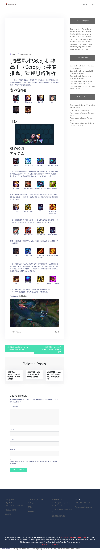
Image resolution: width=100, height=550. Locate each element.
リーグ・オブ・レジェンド (14, 505)
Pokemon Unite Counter (83, 507)
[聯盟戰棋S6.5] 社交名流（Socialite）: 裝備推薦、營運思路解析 (49, 349)
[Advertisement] (34, 37)
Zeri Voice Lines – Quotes (79, 49)
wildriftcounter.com (63, 549)
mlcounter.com (51, 549)
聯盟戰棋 (31, 511)
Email (12, 439)
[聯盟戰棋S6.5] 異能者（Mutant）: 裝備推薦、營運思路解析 (19, 348)
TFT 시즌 (31, 507)
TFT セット (32, 503)
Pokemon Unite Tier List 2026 (80, 110)
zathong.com (17, 549)
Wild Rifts (57, 499)
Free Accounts (81, 537)
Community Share (67, 537)
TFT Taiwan (16, 332)
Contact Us (44, 544)
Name (12, 429)
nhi (13, 54)
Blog (92, 4)
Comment (14, 406)
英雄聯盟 (8, 514)
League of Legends (10, 501)
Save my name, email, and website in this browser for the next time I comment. (33, 463)
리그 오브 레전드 (10, 510)
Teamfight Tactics (38, 499)
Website (13, 449)
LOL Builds (84, 4)
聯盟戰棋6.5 (23, 296)
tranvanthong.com (28, 549)
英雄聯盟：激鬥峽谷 (59, 516)
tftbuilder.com (75, 549)
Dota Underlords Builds (83, 503)
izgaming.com (41, 549)
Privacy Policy (54, 544)
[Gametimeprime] (11, 4)
